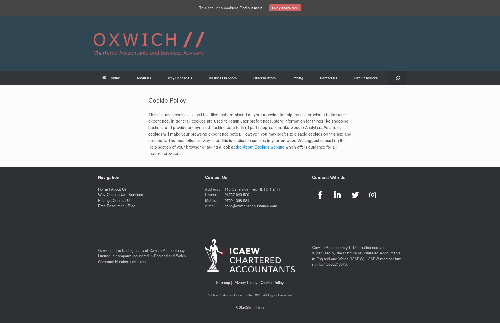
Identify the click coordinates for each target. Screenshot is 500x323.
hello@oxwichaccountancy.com (251, 205)
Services (135, 194)
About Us (144, 78)
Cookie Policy (272, 282)
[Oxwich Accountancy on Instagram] (372, 195)
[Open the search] (397, 78)
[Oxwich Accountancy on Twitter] (355, 195)
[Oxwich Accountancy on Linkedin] (337, 195)
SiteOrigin (246, 307)
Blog (131, 205)
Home (115, 78)
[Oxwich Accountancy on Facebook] (320, 195)
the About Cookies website (260, 147)
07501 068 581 (237, 200)
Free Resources (111, 205)
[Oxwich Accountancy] (149, 43)
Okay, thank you (285, 7)
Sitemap (223, 282)
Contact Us (122, 200)
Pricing (298, 78)
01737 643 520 (237, 194)
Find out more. (251, 7)
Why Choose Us (180, 78)
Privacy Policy (245, 282)
